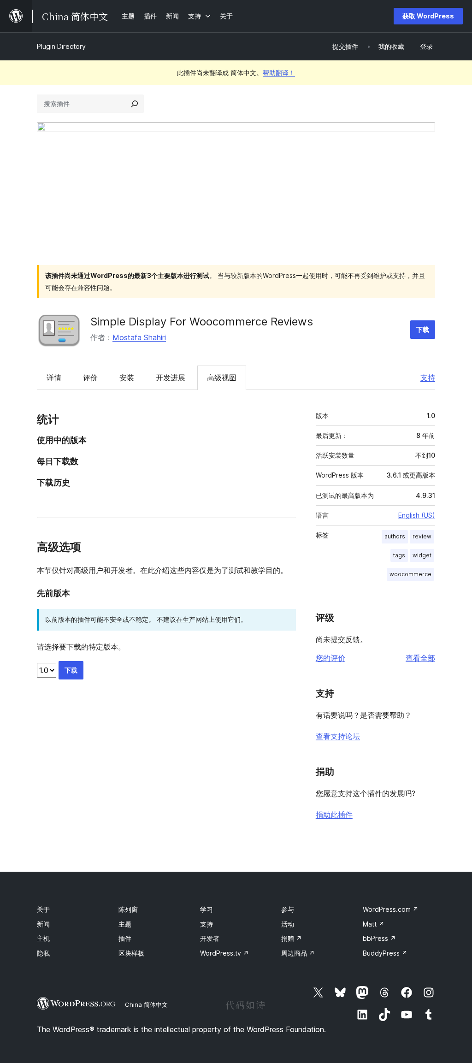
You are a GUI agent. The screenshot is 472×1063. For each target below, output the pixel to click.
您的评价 (330, 657)
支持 (427, 377)
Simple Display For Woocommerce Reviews (201, 321)
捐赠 (291, 938)
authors (394, 536)
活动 (287, 924)
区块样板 (131, 953)
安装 (126, 377)
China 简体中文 (146, 1004)
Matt (373, 924)
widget (422, 555)
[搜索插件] (134, 103)
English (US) (416, 515)
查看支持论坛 (338, 736)
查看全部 (420, 657)
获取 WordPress (428, 16)
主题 (124, 924)
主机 (43, 938)
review (422, 536)
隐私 (43, 953)
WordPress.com (391, 909)
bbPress (379, 938)
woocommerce (410, 574)
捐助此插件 (334, 814)
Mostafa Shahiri (139, 337)
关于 (43, 909)
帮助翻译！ (279, 73)
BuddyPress (385, 953)
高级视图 (221, 377)
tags (399, 555)
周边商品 (298, 953)
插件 (124, 938)
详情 (54, 377)
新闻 (43, 924)
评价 (90, 377)
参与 (287, 909)
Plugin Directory (61, 46)
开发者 (209, 938)
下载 (422, 329)
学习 (206, 909)
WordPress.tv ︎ (224, 953)
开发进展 (170, 377)
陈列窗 (128, 909)
